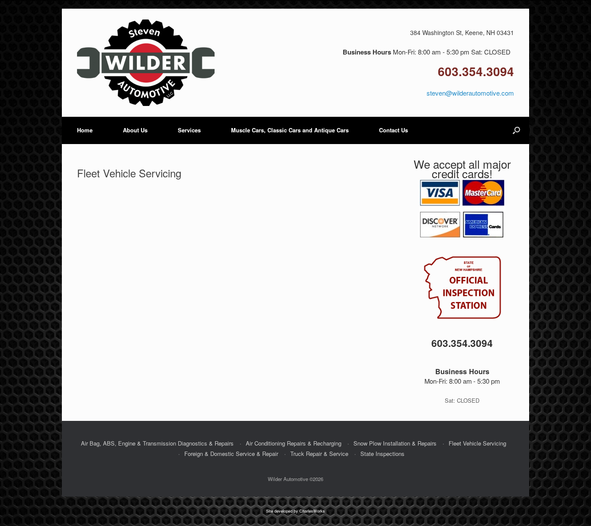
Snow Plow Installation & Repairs (395, 443)
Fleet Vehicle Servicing (477, 443)
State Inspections (382, 453)
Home (85, 130)
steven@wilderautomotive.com (470, 92)
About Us (135, 130)
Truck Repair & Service (319, 453)
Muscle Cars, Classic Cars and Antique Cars (290, 130)
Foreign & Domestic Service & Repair (231, 453)
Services (189, 130)
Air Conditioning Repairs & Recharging (293, 443)
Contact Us (393, 130)
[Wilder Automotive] (146, 62)
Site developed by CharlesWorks (295, 511)
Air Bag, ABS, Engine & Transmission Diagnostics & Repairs (157, 443)
